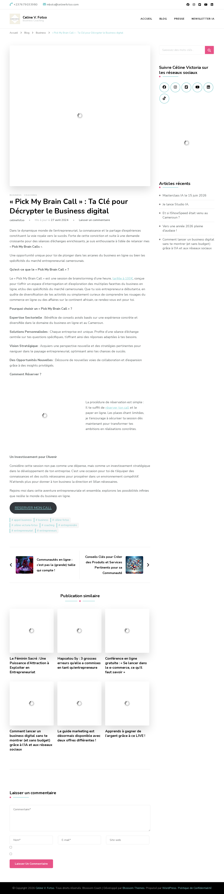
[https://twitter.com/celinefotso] (186, 87)
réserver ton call (117, 407)
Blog (163, 18)
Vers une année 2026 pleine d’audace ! (183, 228)
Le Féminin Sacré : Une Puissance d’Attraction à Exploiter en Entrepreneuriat (29, 665)
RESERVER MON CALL (33, 507)
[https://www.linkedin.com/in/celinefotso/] (208, 87)
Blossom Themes (133, 888)
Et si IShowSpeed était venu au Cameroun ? (185, 215)
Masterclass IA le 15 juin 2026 (184, 195)
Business (16, 195)
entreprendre (69, 525)
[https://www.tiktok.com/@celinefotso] (164, 98)
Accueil (146, 18)
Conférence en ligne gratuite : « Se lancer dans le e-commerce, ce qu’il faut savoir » (126, 665)
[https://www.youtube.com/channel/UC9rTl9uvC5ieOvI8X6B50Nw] (197, 87)
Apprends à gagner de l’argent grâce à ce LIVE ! (125, 733)
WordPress (169, 888)
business (43, 520)
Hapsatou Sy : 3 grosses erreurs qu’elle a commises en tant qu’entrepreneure (79, 663)
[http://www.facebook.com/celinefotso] (164, 87)
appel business (23, 520)
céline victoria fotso (26, 525)
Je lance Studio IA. (176, 204)
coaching (49, 525)
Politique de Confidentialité (195, 888)
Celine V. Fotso (35, 17)
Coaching (30, 195)
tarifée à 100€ (122, 278)
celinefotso (17, 220)
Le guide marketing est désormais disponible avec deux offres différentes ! (78, 736)
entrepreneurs (48, 530)
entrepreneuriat (23, 530)
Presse (179, 18)
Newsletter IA (203, 18)
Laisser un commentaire (94, 220)
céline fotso (62, 520)
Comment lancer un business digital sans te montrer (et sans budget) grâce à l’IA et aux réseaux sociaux (31, 740)
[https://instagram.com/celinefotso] (175, 87)
